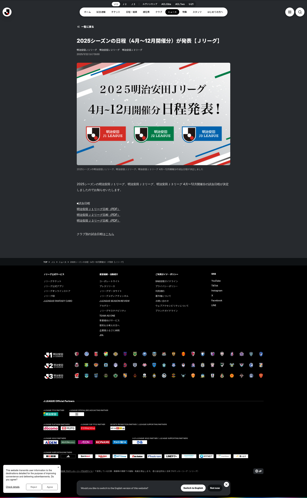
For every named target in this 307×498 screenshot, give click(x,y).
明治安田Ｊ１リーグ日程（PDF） (98, 209)
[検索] (299, 12)
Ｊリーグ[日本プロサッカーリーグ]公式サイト (73, 471)
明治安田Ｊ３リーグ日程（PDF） (98, 220)
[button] (289, 12)
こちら (110, 234)
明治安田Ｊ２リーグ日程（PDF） (98, 215)
